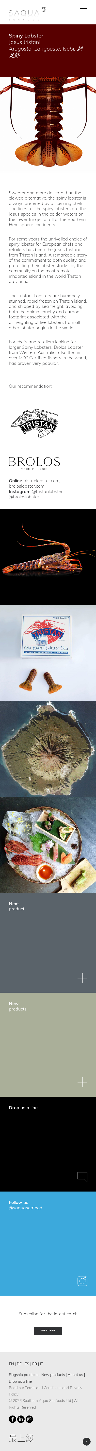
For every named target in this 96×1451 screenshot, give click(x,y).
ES (27, 1364)
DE (19, 1364)
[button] (83, 12)
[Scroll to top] (87, 1442)
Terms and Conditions (43, 1388)
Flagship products (23, 1375)
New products (53, 1375)
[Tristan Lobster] (34, 423)
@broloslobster (24, 497)
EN (11, 1364)
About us (75, 1375)
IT (41, 1364)
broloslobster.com (26, 486)
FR (34, 1364)
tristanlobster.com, (41, 481)
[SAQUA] (27, 12)
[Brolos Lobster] (34, 463)
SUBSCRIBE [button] (48, 1331)
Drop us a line (20, 1382)
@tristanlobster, (48, 492)
